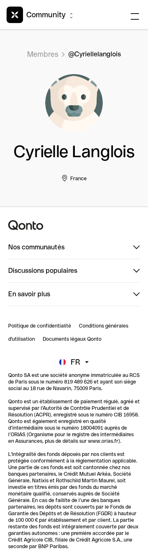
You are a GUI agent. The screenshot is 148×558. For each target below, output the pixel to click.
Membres (42, 54)
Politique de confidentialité (39, 326)
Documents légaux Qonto (72, 339)
